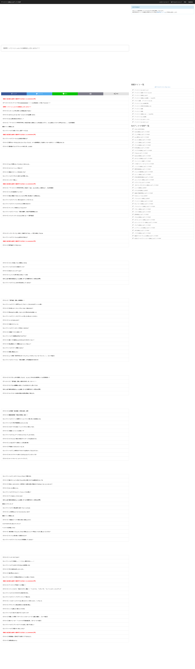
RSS (185, 2)
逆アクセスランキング (176, 2)
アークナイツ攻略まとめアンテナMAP (11, 2)
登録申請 (190, 2)
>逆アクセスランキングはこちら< (162, 87)
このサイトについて (164, 2)
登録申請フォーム (161, 12)
